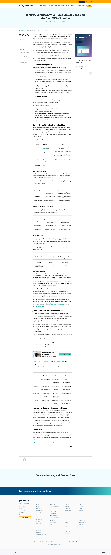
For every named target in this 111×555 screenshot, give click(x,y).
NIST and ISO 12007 (41, 111)
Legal (44, 541)
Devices (70, 446)
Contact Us (82, 1)
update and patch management (55, 209)
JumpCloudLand (67, 533)
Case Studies (67, 529)
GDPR (52, 541)
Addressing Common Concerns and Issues (23, 62)
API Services (38, 502)
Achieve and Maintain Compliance (56, 502)
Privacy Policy (36, 541)
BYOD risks (68, 423)
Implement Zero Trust (53, 515)
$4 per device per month (61, 147)
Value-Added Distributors (69, 512)
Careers (80, 508)
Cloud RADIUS (38, 508)
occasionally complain (44, 299)
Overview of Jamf (22, 44)
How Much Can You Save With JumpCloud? (83, 61)
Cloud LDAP (38, 506)
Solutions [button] (51, 5)
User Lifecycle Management (40, 536)
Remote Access (38, 523)
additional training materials (57, 304)
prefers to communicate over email (55, 295)
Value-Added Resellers (68, 513)
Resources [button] (73, 5)
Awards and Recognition (83, 512)
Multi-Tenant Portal (68, 504)
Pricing (62, 5)
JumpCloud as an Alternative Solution (24, 53)
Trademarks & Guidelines (62, 541)
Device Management (39, 512)
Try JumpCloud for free (38, 442)
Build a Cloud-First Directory (55, 509)
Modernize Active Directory (54, 517)
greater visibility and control (45, 425)
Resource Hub (67, 518)
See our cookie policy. (39, 553)
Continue (103, 552)
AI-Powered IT (52, 504)
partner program (67, 383)
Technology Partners (68, 510)
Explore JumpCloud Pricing (65, 354)
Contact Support (82, 520)
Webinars (66, 522)
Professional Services (82, 522)
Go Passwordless (53, 513)
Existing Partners (67, 506)
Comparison (52, 525)
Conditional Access (39, 510)
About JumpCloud (82, 502)
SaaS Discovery (38, 526)
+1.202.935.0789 (26, 503)
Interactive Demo (81, 5)
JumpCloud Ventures (82, 513)
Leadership (81, 504)
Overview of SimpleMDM (24, 41)
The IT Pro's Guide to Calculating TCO (81, 67)
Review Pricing (24, 517)
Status (80, 528)
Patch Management (39, 521)
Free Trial (89, 5)
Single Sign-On (38, 530)
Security (47, 541)
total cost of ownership (38, 306)
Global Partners (67, 508)
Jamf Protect (56, 239)
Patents (55, 541)
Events (66, 520)
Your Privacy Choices (71, 541)
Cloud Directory (38, 504)
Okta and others (52, 285)
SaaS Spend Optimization (40, 528)
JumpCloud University (68, 531)
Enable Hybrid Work (53, 511)
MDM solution (54, 55)
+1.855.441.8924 (24, 504)
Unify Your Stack (53, 522)
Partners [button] (67, 5)
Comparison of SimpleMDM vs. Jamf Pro (24, 48)
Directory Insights (39, 513)
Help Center (81, 524)
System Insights (38, 532)
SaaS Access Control (39, 525)
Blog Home (21, 30)
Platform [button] (57, 5)
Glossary (80, 526)
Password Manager (39, 519)
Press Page (81, 510)
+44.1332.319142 (24, 506)
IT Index (66, 526)
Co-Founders (81, 506)
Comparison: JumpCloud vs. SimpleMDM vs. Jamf (24, 57)
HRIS (36, 515)
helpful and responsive (66, 401)
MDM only (64, 373)
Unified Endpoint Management (41, 534)
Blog (65, 524)
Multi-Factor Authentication (40, 517)
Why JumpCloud (43, 5)
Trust (41, 541)
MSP (65, 502)
